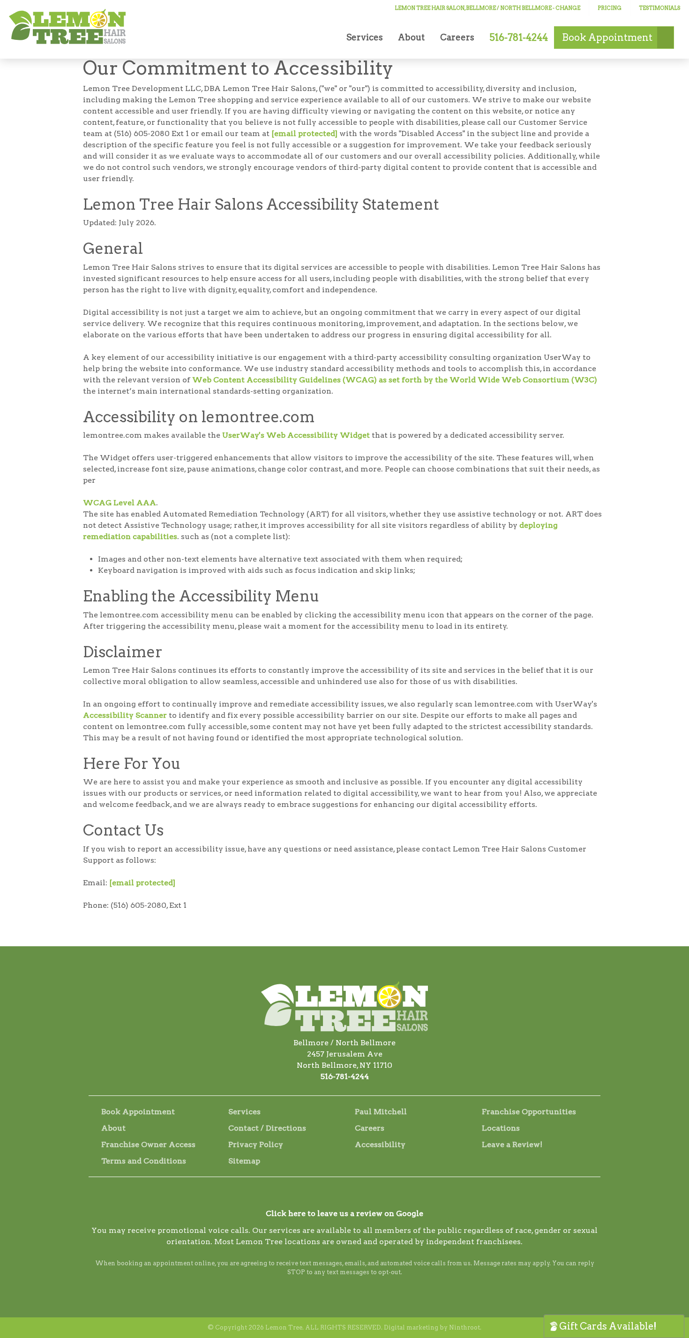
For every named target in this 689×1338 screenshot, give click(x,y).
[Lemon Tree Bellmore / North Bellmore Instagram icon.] (344, 1196)
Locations (501, 1128)
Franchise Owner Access (148, 1144)
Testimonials (659, 8)
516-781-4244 (345, 1076)
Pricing (610, 8)
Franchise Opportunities (529, 1111)
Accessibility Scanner (126, 715)
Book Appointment (138, 1111)
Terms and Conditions (143, 1160)
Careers (457, 37)
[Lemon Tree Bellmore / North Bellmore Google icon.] (370, 1196)
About (411, 37)
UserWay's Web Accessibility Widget (296, 435)
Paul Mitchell (381, 1111)
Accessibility (380, 1144)
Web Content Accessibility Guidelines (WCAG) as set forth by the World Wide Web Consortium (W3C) (394, 379)
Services (364, 37)
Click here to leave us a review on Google (344, 1213)
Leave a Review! (512, 1144)
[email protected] (304, 133)
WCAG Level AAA (119, 502)
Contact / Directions (267, 1128)
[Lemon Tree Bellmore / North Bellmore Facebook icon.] (319, 1196)
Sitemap (244, 1160)
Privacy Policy (255, 1144)
